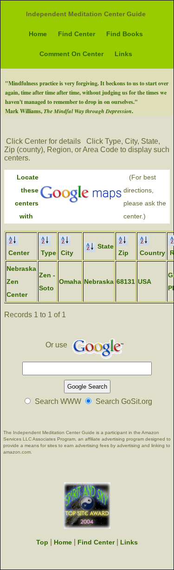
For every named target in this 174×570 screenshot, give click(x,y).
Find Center (76, 34)
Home (38, 34)
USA (144, 281)
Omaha (70, 281)
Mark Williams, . (69, 111)
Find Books (124, 34)
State (105, 246)
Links (123, 54)
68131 (125, 281)
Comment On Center (71, 54)
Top (42, 542)
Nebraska (99, 281)
